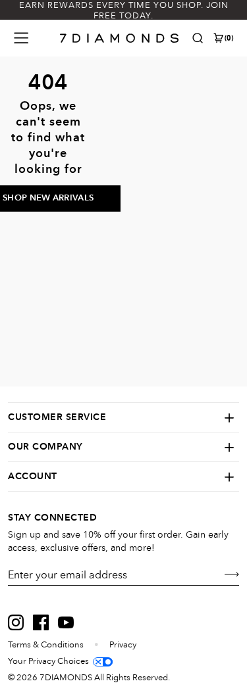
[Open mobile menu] (21, 38)
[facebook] (41, 622)
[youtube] (66, 622)
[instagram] (16, 622)
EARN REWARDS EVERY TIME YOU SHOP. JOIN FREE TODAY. (124, 10)
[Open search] (198, 38)
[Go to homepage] (119, 38)
